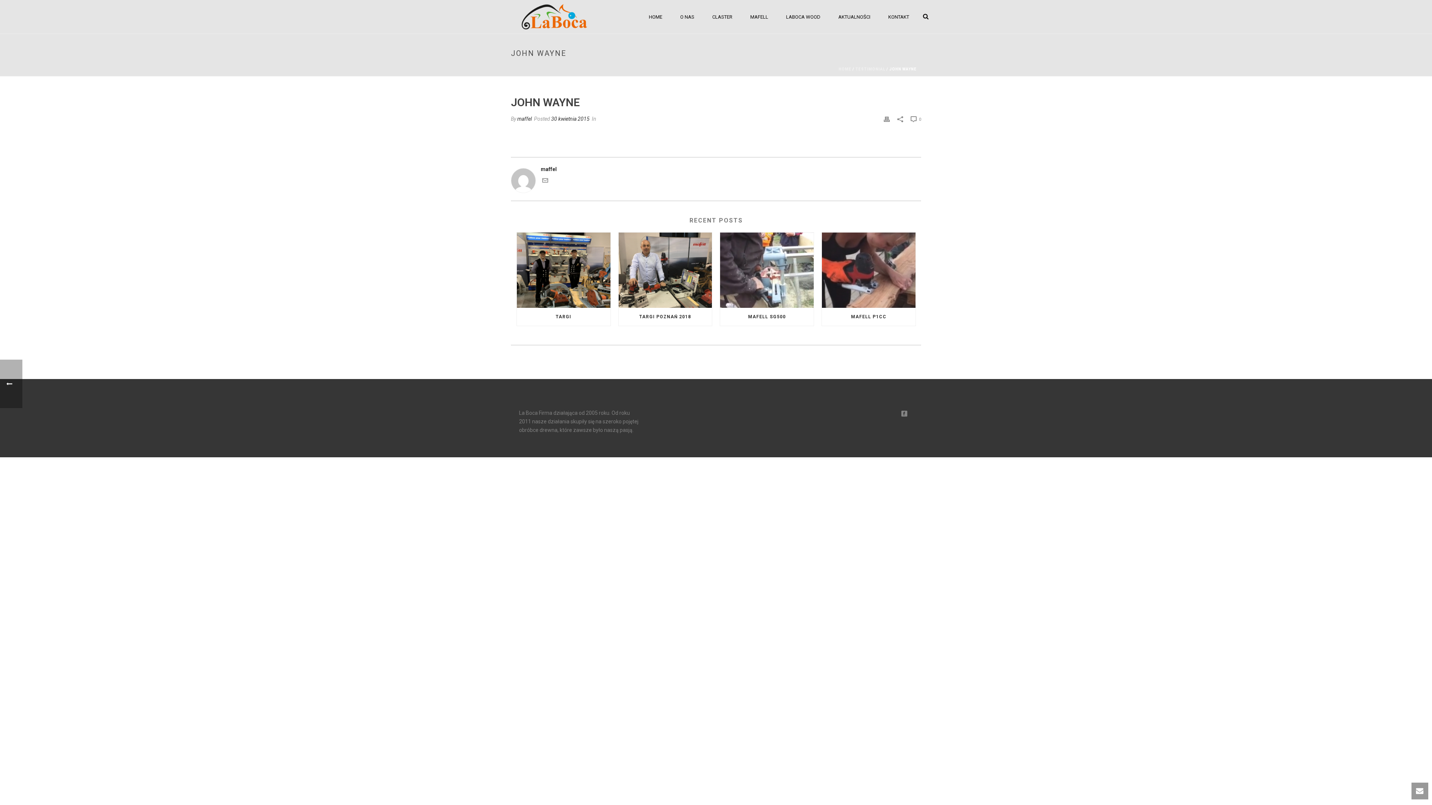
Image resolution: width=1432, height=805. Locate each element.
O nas (687, 17)
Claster (722, 17)
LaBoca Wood (803, 17)
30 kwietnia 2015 (570, 119)
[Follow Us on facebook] (904, 414)
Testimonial (870, 69)
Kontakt (898, 17)
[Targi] (563, 270)
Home (655, 17)
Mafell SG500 (767, 316)
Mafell (759, 17)
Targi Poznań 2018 (665, 316)
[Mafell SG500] (767, 270)
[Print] (887, 119)
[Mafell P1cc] (869, 270)
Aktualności (854, 17)
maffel (524, 119)
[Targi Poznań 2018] (665, 270)
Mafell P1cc (868, 316)
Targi (563, 316)
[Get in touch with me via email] (545, 181)
